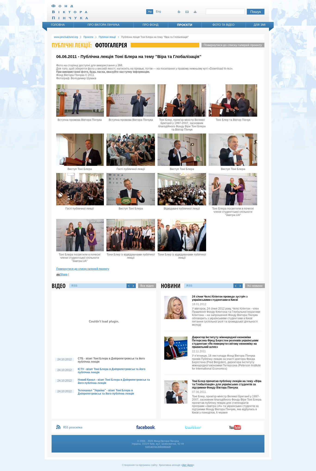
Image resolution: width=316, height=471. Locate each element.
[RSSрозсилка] (73, 427)
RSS (74, 285)
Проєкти (88, 37)
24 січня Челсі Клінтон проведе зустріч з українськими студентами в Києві (220, 298)
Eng (158, 11)
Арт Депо (187, 465)
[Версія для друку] (58, 275)
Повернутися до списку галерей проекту (82, 268)
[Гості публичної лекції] (130, 150)
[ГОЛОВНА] (58, 25)
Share (64, 274)
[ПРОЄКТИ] (184, 25)
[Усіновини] (254, 285)
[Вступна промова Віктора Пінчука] (79, 100)
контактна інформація (158, 446)
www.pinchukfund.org (66, 37)
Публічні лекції (107, 37)
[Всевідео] (146, 285)
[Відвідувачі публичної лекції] (182, 189)
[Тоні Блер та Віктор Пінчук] (233, 100)
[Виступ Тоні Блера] (79, 150)
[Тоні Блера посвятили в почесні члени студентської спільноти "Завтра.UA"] (233, 189)
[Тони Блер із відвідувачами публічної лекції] (130, 235)
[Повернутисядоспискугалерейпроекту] (231, 45)
